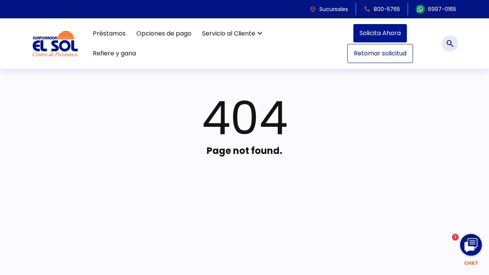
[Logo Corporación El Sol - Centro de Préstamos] (55, 43)
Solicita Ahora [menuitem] (380, 33)
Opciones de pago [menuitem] (163, 33)
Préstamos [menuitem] (109, 33)
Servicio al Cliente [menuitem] (233, 33)
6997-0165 (442, 9)
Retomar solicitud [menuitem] (380, 53)
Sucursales (328, 9)
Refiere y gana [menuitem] (114, 53)
